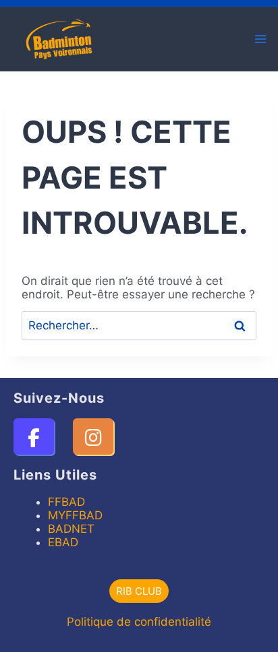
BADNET (71, 528)
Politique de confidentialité (139, 621)
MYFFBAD (75, 515)
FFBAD (66, 502)
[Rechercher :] (139, 325)
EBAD (63, 542)
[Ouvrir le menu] (260, 38)
